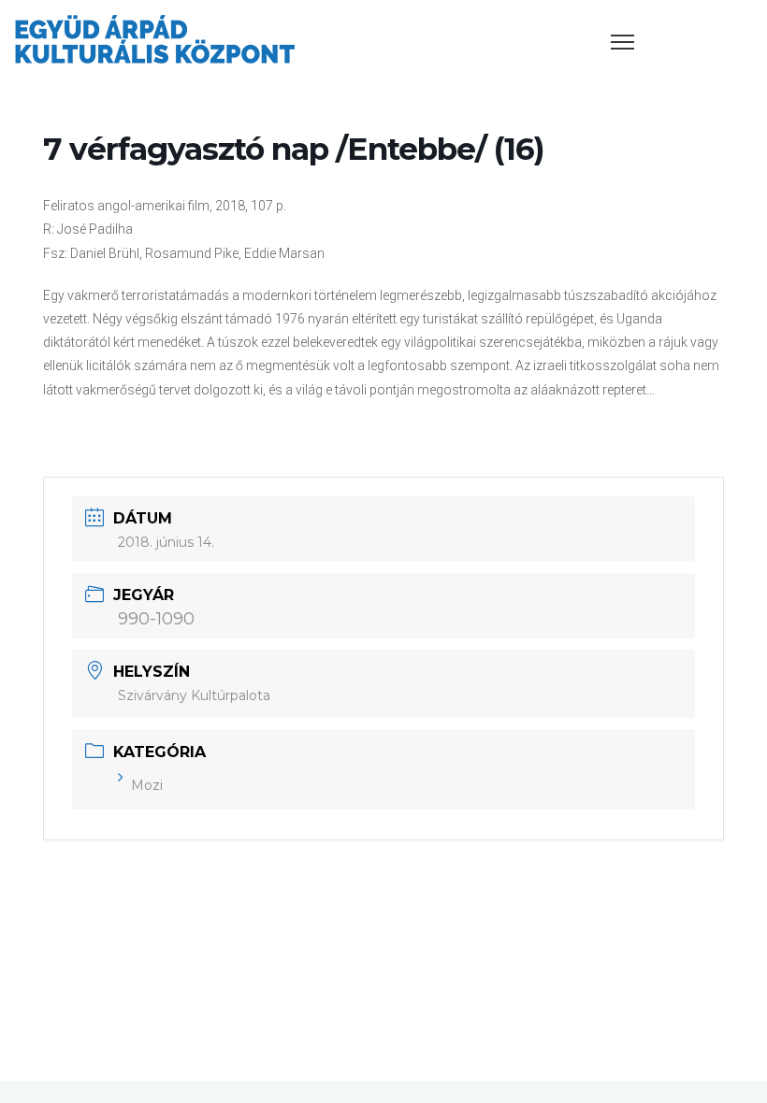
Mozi (147, 785)
